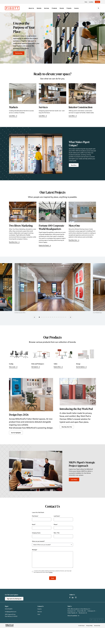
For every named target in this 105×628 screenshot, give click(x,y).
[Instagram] (75, 597)
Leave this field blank (38, 512)
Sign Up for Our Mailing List (14, 598)
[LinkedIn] (72, 597)
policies (50, 572)
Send (52, 578)
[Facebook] (69, 597)
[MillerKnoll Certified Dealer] (9, 625)
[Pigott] (12, 8)
